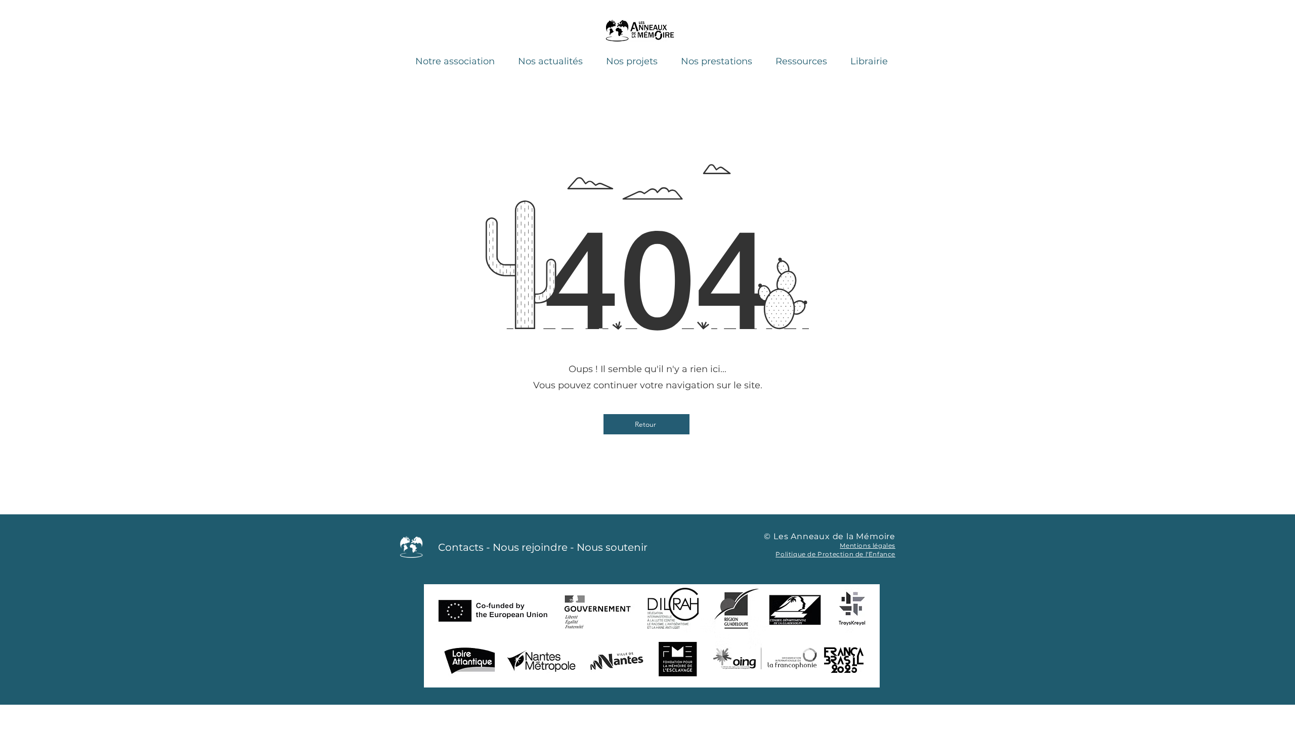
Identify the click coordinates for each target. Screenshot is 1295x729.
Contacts (461, 547)
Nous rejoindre (530, 547)
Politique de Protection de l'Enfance (835, 554)
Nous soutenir (612, 547)
